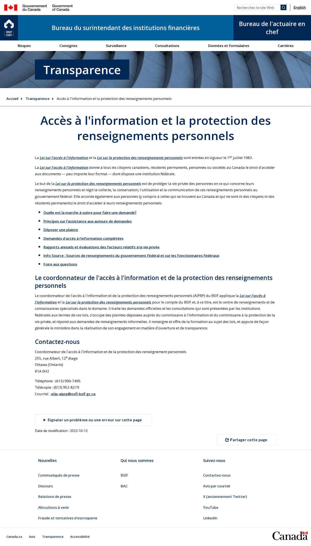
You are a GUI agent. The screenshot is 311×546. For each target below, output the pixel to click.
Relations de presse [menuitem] (54, 496)
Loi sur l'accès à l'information (64, 157)
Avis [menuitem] (32, 536)
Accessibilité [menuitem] (80, 536)
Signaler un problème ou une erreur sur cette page (95, 419)
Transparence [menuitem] (52, 536)
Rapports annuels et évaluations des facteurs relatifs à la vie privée (101, 247)
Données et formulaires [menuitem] (228, 45)
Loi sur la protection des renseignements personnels (140, 157)
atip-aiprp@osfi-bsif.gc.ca (73, 393)
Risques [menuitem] (24, 45)
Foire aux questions (60, 264)
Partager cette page (248, 439)
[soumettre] (283, 7)
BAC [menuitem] (124, 486)
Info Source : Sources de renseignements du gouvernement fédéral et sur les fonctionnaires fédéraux (131, 255)
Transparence (38, 98)
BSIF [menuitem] (124, 475)
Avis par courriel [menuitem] (216, 486)
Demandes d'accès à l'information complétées (83, 238)
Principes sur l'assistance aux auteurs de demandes (87, 221)
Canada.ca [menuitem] (14, 536)
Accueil (12, 98)
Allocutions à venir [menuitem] (53, 507)
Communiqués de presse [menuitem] (59, 475)
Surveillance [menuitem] (116, 45)
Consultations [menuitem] (167, 45)
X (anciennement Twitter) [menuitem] (225, 496)
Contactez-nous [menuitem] (216, 475)
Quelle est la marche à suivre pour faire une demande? (89, 212)
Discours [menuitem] (45, 486)
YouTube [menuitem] (210, 507)
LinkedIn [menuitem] (210, 518)
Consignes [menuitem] (68, 45)
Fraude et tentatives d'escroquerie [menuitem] (67, 518)
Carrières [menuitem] (286, 45)
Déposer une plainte (60, 229)
